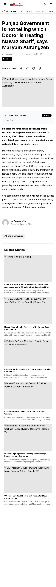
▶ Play (46, 115)
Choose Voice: (8, 120)
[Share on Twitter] (27, 68)
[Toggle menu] (5, 4)
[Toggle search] (51, 4)
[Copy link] (40, 68)
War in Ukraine (26, 11)
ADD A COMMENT (15, 236)
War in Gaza (40, 11)
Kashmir (52, 11)
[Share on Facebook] (21, 68)
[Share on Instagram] (33, 68)
